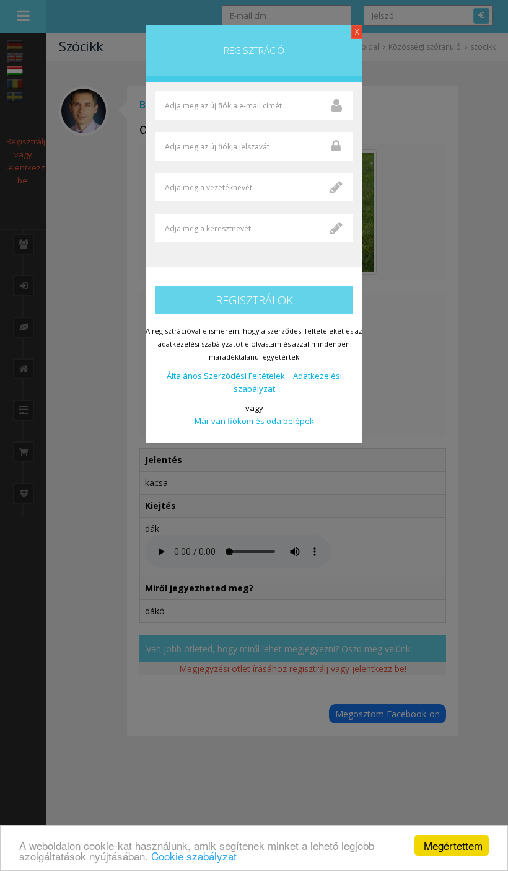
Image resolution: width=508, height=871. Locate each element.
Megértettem (453, 845)
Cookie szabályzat (194, 856)
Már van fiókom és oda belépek (254, 421)
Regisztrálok (254, 300)
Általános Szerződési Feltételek (226, 375)
